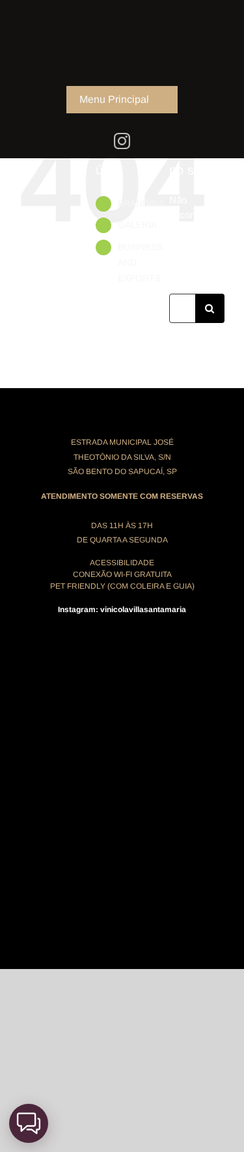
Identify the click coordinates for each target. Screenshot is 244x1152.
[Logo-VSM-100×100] (122, 11)
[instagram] (122, 141)
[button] (28, 1123)
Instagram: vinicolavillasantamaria (122, 609)
